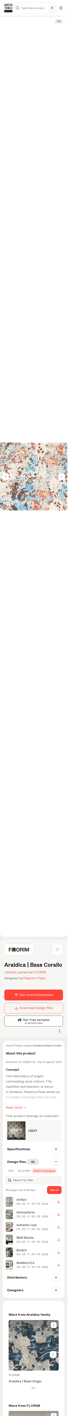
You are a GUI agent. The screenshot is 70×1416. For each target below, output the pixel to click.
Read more (14, 1107)
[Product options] (54, 1325)
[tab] (10, 1170)
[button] (32, 1387)
